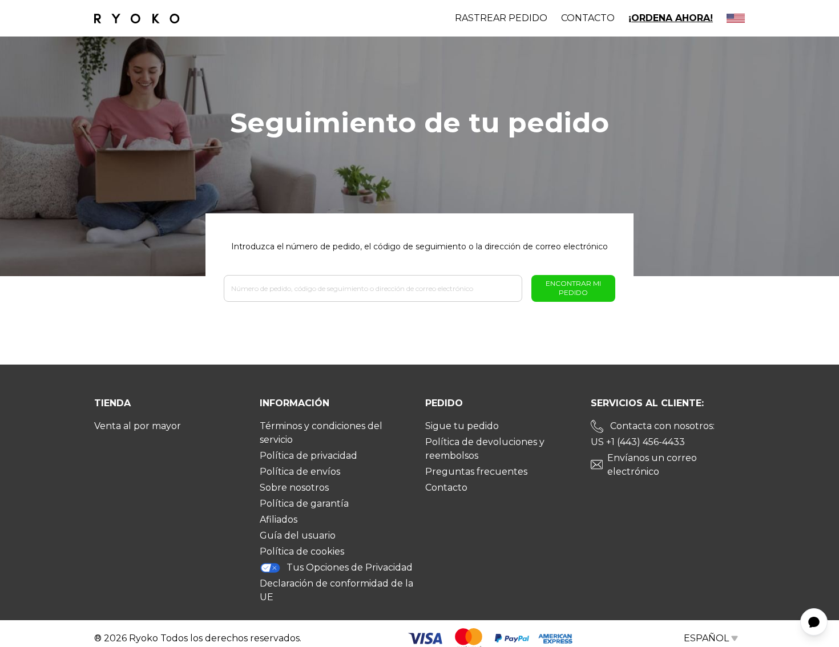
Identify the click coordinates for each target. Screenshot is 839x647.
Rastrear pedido (501, 18)
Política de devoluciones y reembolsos (484, 448)
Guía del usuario (298, 535)
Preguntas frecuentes (476, 471)
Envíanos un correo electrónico (652, 464)
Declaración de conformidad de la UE (336, 590)
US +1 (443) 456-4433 (638, 441)
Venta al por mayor (137, 425)
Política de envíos (300, 471)
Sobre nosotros (294, 487)
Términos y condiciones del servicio (321, 432)
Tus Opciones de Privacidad (350, 567)
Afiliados (278, 519)
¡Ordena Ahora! (670, 18)
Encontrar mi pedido (573, 288)
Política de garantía (304, 503)
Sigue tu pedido (462, 425)
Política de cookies (302, 551)
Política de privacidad (308, 455)
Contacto (588, 18)
